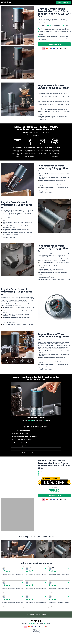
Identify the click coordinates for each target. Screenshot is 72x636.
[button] (2, 25)
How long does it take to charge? (22, 439)
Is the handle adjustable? (20, 446)
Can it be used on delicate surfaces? (23, 449)
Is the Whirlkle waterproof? (21, 433)
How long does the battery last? (22, 430)
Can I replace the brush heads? (22, 442)
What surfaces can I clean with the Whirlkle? (25, 436)
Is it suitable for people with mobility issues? (25, 452)
